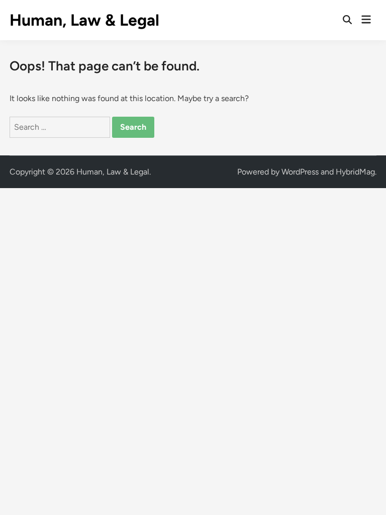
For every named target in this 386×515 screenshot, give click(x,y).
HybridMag (355, 172)
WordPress (300, 172)
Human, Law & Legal (84, 20)
